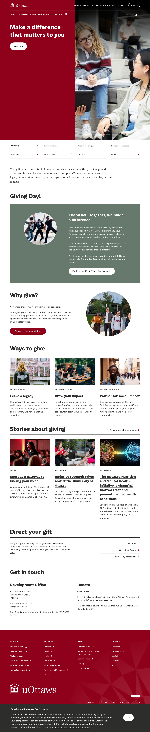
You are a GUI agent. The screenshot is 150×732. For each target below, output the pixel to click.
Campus (84, 647)
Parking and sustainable (88, 652)
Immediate (18, 670)
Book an (84, 668)
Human (52, 665)
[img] (19, 5)
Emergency (19, 665)
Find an (16, 656)
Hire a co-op (19, 661)
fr (127, 15)
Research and (54, 670)
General (17, 651)
